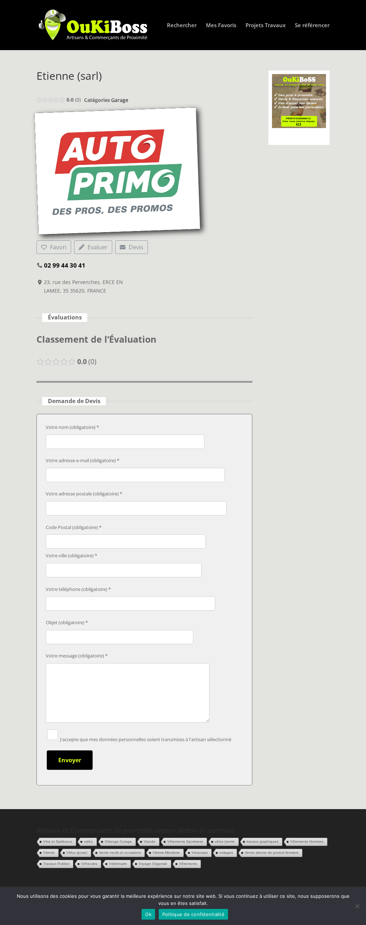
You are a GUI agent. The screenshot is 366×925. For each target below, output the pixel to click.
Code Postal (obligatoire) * (74, 527)
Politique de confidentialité (193, 914)
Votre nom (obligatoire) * (72, 427)
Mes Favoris (221, 26)
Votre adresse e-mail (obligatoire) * (82, 460)
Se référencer (312, 26)
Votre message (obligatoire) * (77, 655)
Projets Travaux (266, 26)
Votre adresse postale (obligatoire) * (84, 493)
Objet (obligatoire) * (67, 622)
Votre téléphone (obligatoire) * (78, 589)
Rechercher (182, 26)
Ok (148, 914)
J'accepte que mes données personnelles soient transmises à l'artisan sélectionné (145, 739)
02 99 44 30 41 (64, 265)
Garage (119, 100)
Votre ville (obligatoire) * (71, 555)
